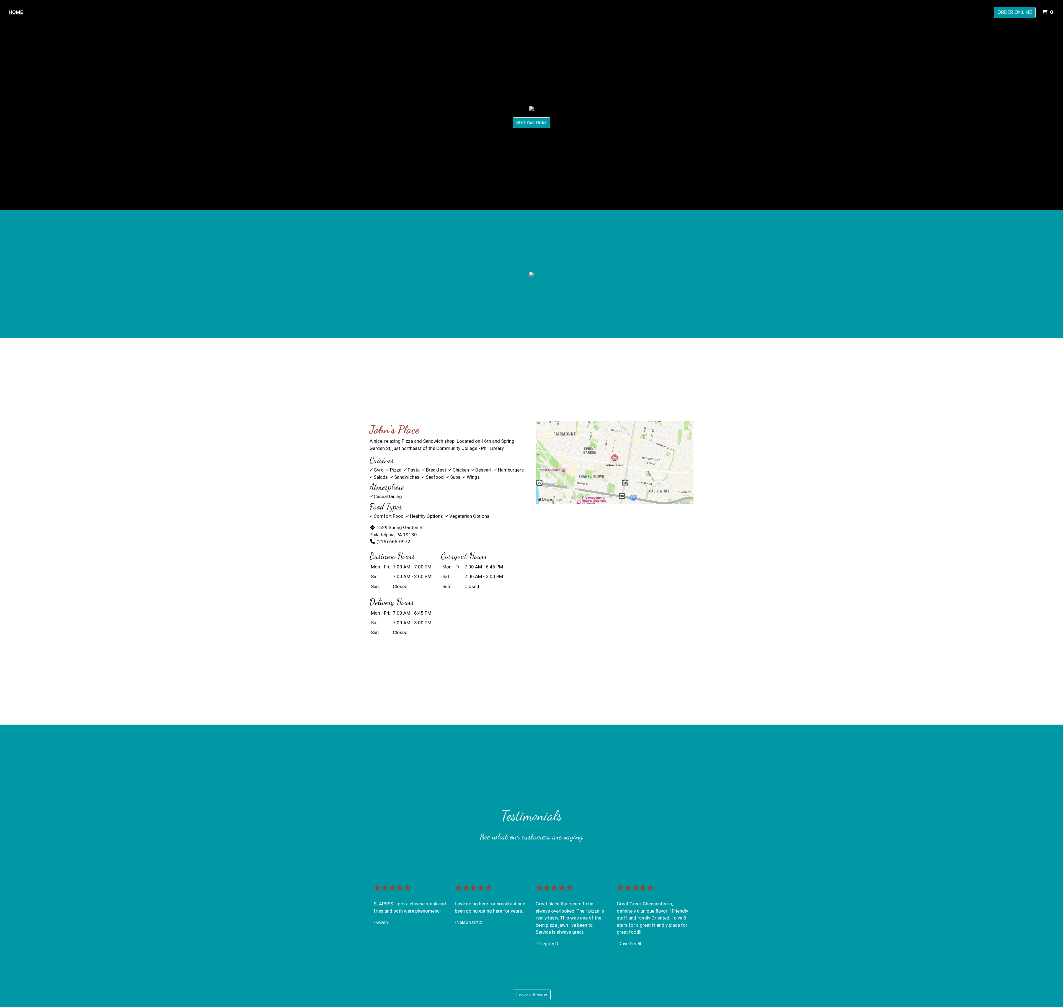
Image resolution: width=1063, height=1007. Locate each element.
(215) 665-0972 (393, 541)
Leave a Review (531, 994)
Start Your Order (531, 122)
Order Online (1014, 12)
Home (16, 12)
